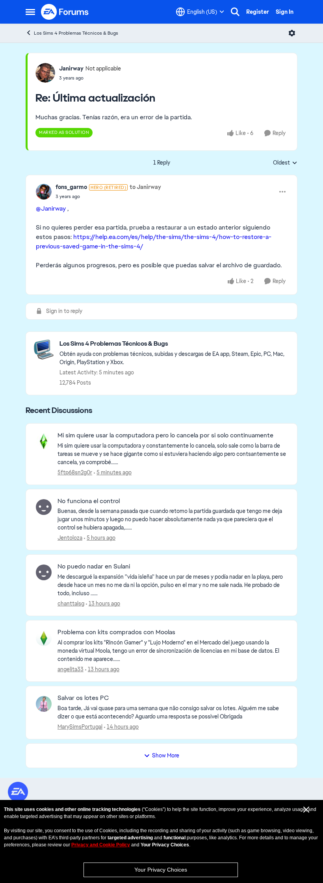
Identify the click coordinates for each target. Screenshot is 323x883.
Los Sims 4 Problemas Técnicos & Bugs (76, 33)
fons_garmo (71, 187)
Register (257, 11)
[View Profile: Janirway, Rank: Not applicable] (45, 73)
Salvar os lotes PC (83, 698)
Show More (165, 755)
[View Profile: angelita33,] (44, 638)
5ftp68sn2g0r (75, 472)
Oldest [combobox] (285, 163)
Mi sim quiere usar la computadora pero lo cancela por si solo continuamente (165, 435)
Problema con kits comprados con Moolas (116, 632)
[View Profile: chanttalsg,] (44, 572)
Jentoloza (70, 537)
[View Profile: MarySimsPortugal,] (44, 704)
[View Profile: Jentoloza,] (44, 507)
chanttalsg (71, 603)
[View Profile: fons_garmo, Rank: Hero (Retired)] (44, 192)
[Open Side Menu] (30, 12)
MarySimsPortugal (80, 726)
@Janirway (51, 208)
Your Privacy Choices (160, 869)
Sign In (284, 11)
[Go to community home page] (65, 12)
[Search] (235, 12)
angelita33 (71, 669)
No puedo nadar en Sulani (94, 566)
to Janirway (145, 187)
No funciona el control (89, 501)
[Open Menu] (291, 33)
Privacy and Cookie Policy (100, 845)
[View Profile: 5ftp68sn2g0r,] (44, 441)
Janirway (71, 68)
